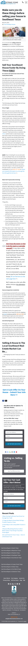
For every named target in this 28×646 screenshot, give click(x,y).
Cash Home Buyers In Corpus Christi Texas (11, 564)
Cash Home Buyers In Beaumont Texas (11, 550)
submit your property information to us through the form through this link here (13, 171)
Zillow (4, 134)
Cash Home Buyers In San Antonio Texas (11, 558)
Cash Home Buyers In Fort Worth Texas (11, 569)
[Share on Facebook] (3, 401)
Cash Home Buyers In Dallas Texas (9, 567)
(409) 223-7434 (16, 169)
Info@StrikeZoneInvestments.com (14, 618)
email (5, 314)
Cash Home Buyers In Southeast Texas (11, 555)
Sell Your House (15, 580)
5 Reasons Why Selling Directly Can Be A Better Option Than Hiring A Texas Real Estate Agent (12, 530)
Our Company (14, 578)
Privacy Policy (6, 580)
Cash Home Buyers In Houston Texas (10, 553)
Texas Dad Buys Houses (9, 24)
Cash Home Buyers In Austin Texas (10, 548)
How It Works (7, 578)
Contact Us (21, 578)
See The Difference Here (14, 471)
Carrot (25, 621)
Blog (21, 580)
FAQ (24, 580)
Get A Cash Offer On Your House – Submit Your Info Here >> (14, 392)
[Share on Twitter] (6, 401)
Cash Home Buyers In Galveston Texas (10, 571)
